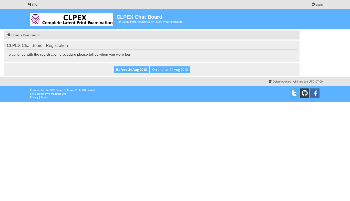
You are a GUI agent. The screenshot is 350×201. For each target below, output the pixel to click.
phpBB (49, 90)
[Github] (304, 93)
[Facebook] (315, 93)
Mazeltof (56, 93)
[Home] (72, 18)
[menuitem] (32, 5)
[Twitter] (294, 93)
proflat (40, 93)
